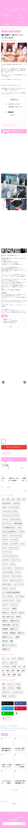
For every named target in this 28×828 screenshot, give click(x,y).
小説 (3, 688)
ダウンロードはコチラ (12, 447)
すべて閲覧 (5, 465)
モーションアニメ (7, 730)
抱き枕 (4, 696)
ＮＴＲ (14, 658)
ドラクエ (12, 564)
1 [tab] (7, 483)
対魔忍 (17, 637)
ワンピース (5, 608)
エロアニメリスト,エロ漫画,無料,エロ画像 (14, 817)
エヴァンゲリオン (15, 519)
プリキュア (5, 576)
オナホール (12, 696)
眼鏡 (14, 674)
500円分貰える (7, 15)
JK (3, 728)
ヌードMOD (5, 666)
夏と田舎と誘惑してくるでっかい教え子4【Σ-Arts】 (20, 750)
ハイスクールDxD (7, 572)
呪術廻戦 (5, 629)
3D (3, 658)
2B (3, 499)
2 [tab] (9, 483)
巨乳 (13, 670)
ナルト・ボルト (6, 568)
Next (25, 475)
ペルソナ (5, 580)
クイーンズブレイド (16, 535)
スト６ (4, 548)
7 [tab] (16, 483)
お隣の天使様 (18, 523)
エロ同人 (7, 18)
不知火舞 (5, 633)
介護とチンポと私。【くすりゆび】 (13, 479)
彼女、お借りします (8, 617)
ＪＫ (8, 658)
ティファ (5, 564)
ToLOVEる (16, 503)
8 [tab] (18, 483)
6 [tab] (15, 483)
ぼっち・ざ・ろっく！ (16, 580)
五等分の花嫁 (6, 625)
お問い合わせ (10, 814)
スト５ (22, 544)
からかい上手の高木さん (9, 531)
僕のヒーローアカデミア (9, 645)
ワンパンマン (14, 604)
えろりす (14, 10)
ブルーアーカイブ (16, 576)
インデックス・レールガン (10, 511)
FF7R (18, 499)
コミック (10, 684)
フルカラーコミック (14, 104)
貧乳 (9, 674)
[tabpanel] (14, 474)
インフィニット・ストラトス (10, 515)
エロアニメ (4, 725)
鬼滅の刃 (5, 621)
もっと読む (15, 790)
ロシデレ (5, 604)
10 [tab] (21, 483)
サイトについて (17, 814)
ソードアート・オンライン (10, 556)
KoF (24, 499)
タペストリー (6, 692)
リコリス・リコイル (8, 600)
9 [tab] (19, 483)
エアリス (5, 519)
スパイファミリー (14, 548)
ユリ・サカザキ (19, 596)
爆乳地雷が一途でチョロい (16, 107)
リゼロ (18, 600)
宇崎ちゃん (5, 612)
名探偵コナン (6, 649)
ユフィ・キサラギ (7, 596)
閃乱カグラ (21, 633)
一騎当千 (14, 608)
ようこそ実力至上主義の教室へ (11, 592)
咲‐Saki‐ (16, 625)
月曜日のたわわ (14, 621)
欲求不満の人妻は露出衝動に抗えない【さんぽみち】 (20, 783)
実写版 (19, 688)
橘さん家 (5, 641)
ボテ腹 (14, 666)
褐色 (7, 670)
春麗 (11, 641)
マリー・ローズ (18, 584)
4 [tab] (12, 483)
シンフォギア (14, 544)
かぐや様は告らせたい (8, 527)
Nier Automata (6, 503)
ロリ (19, 666)
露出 (19, 674)
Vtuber (4, 507)
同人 (3, 684)
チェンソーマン (15, 560)
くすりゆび (11, 115)
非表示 (16, 99)
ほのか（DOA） (6, 584)
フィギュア (11, 688)
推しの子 (14, 612)
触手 (23, 670)
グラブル (5, 540)
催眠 (18, 670)
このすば (5, 544)
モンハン (12, 588)
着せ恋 (18, 617)
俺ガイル (21, 612)
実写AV (7, 21)
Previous (2, 475)
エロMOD (7, 24)
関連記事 (11, 112)
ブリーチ (17, 572)
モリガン (5, 588)
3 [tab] (10, 483)
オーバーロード (6, 523)
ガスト (20, 527)
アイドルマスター (14, 507)
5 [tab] (13, 483)
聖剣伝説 (12, 633)
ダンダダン (5, 560)
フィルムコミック (18, 692)
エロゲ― (18, 684)
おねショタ (13, 662)
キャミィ (5, 535)
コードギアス (14, 540)
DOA (8, 499)
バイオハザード (18, 568)
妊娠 (3, 674)
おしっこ (5, 662)
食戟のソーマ (14, 629)
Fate (13, 499)
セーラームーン (6, 552)
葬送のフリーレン (7, 637)
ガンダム (21, 531)
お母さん (20, 658)
